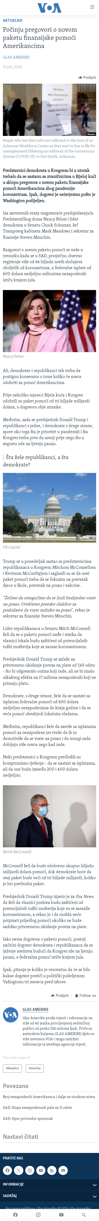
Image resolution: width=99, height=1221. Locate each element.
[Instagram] (38, 1215)
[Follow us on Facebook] (7, 1170)
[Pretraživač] (84, 1215)
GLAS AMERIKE (16, 57)
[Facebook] (15, 1215)
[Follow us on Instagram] (29, 1170)
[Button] (87, 78)
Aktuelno (13, 21)
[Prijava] (63, 1170)
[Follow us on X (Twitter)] (18, 1170)
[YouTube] (61, 1215)
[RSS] (51, 1170)
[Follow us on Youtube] (40, 1170)
